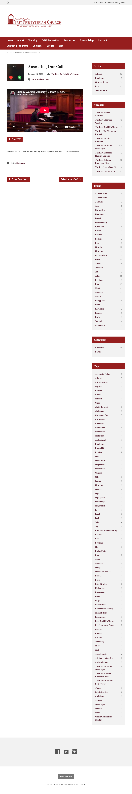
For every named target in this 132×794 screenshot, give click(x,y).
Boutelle (98, 390)
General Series (101, 82)
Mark (97, 288)
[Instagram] (74, 751)
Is (96, 510)
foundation (100, 469)
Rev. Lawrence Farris (104, 625)
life (96, 547)
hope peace (100, 497)
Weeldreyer (100, 704)
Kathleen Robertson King (106, 530)
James (98, 263)
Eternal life (100, 448)
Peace (97, 580)
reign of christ (101, 613)
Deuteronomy (101, 222)
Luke (47, 79)
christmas (99, 411)
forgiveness (100, 465)
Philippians (100, 300)
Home (10, 40)
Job (96, 272)
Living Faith (100, 551)
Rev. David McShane (104, 621)
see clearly (99, 642)
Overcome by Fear (103, 572)
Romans (98, 313)
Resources (69, 40)
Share (97, 646)
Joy (96, 526)
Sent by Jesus (101, 90)
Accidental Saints (102, 374)
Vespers (98, 700)
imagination (100, 506)
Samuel (98, 321)
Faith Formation (50, 40)
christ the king (101, 407)
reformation (100, 604)
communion (100, 427)
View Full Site (66, 776)
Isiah (97, 518)
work (97, 713)
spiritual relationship (104, 658)
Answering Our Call (33, 52)
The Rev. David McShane (106, 127)
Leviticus (99, 280)
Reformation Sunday (104, 609)
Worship (32, 40)
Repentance (100, 617)
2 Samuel (99, 202)
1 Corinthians (38, 79)
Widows (98, 708)
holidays (98, 489)
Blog (61, 46)
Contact (102, 40)
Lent (97, 86)
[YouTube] (66, 751)
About (20, 40)
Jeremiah (99, 268)
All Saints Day (101, 382)
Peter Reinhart (101, 584)
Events (50, 46)
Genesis (98, 247)
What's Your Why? (69, 179)
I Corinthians (101, 255)
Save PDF (16, 139)
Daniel (98, 218)
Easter (98, 352)
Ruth (97, 317)
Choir (97, 403)
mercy (98, 567)
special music (100, 654)
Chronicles (100, 210)
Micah (98, 296)
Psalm (97, 305)
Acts (97, 206)
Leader (98, 534)
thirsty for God (101, 692)
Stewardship (87, 40)
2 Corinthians (101, 198)
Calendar (37, 46)
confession (99, 436)
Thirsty (98, 688)
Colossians (99, 214)
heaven (98, 481)
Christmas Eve (101, 415)
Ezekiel (98, 239)
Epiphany (20, 163)
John (97, 276)
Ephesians (99, 226)
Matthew (99, 292)
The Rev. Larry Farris (105, 171)
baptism (98, 386)
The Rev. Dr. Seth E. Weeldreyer (65, 74)
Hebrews (99, 251)
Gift (96, 477)
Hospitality (100, 502)
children (98, 399)
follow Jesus (100, 460)
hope (97, 493)
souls (97, 650)
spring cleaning (101, 662)
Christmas (99, 348)
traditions (99, 696)
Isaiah (97, 259)
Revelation (99, 309)
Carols (98, 395)
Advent (98, 74)
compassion (100, 432)
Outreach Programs (17, 46)
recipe (97, 600)
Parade (98, 576)
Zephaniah (100, 325)
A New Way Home (19, 179)
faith (97, 456)
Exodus (98, 235)
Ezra (97, 243)
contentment (100, 440)
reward (98, 629)
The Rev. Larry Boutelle (105, 167)
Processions (100, 592)
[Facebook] (57, 751)
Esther (98, 231)
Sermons (18, 52)
